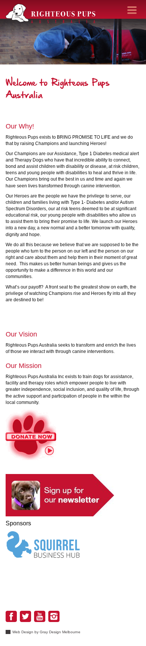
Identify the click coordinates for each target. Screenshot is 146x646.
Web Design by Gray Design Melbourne (46, 632)
